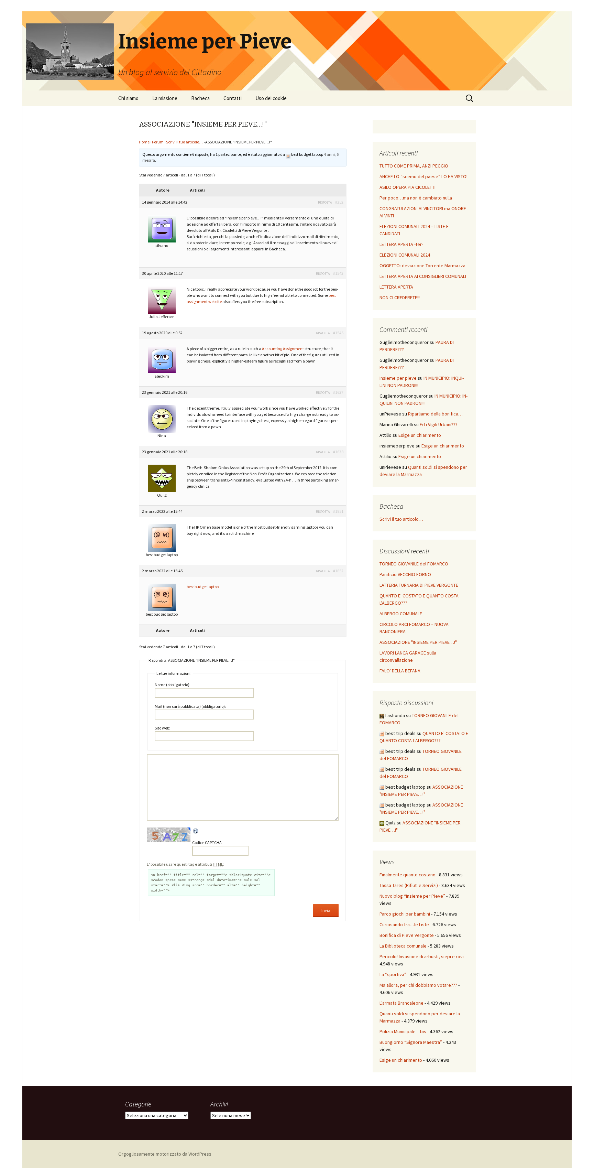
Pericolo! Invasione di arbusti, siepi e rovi (422, 956)
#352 (339, 202)
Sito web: (162, 728)
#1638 (338, 451)
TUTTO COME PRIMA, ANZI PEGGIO (414, 166)
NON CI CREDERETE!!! (400, 297)
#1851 (338, 511)
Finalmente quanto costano (408, 875)
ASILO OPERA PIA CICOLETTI (408, 187)
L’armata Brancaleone (402, 1003)
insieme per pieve (398, 378)
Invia (325, 910)
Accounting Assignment (283, 348)
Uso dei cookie (271, 98)
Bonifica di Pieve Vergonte (407, 935)
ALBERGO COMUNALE (401, 613)
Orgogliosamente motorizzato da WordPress (164, 1154)
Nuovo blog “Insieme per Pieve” (412, 896)
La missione (164, 98)
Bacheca (200, 98)
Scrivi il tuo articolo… (184, 141)
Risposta (325, 202)
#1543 (338, 273)
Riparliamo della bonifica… (435, 414)
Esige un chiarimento (419, 435)
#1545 (338, 332)
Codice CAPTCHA (207, 842)
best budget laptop (203, 586)
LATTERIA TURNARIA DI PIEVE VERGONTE (419, 585)
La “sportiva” (393, 974)
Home (144, 141)
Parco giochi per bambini (405, 914)
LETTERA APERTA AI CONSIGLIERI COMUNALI (423, 276)
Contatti (232, 98)
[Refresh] (196, 831)
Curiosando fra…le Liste (404, 924)
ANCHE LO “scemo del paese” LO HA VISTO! (424, 176)
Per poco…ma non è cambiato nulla (416, 198)
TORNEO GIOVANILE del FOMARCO (414, 564)
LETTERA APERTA (396, 287)
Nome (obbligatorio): (172, 684)
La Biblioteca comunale (403, 946)
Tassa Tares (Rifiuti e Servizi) (409, 885)
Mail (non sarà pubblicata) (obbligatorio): (190, 706)
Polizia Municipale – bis (403, 1031)
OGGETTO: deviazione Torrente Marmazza (422, 265)
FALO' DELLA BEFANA (400, 671)
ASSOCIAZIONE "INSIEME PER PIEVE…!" (418, 642)
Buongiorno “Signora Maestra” (411, 1042)
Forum (158, 141)
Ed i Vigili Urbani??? (439, 424)
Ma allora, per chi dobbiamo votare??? (418, 985)
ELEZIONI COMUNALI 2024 (405, 255)
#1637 (338, 392)
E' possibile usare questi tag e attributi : (185, 864)
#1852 (338, 570)
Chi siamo (128, 98)
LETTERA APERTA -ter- (401, 244)
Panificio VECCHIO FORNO (405, 574)
